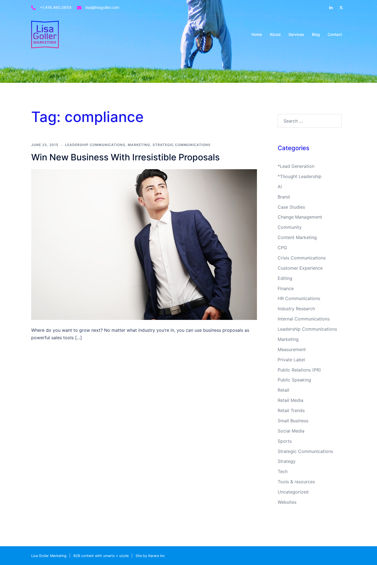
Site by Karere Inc (150, 556)
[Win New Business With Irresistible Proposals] (144, 244)
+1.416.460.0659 (55, 7)
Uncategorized (293, 492)
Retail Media (290, 400)
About (275, 34)
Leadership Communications (95, 145)
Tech (283, 471)
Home (256, 34)
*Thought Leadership (300, 176)
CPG (282, 247)
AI (280, 186)
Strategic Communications (182, 145)
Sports (285, 441)
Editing (285, 278)
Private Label (291, 359)
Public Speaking (294, 380)
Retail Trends (291, 410)
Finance (286, 288)
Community (290, 227)
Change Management (300, 217)
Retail (283, 390)
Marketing (139, 145)
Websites (287, 502)
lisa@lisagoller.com (102, 7)
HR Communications (299, 298)
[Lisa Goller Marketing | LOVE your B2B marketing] (45, 34)
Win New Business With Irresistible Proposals (125, 157)
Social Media (291, 431)
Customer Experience (300, 268)
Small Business (293, 420)
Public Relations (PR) (299, 370)
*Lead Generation (296, 166)
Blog (316, 34)
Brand (284, 197)
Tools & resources (296, 481)
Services (296, 34)
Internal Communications (304, 319)
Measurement (292, 349)
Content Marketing (297, 237)
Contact (335, 34)
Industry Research (296, 308)
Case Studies (291, 207)
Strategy (287, 461)
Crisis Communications (302, 258)
